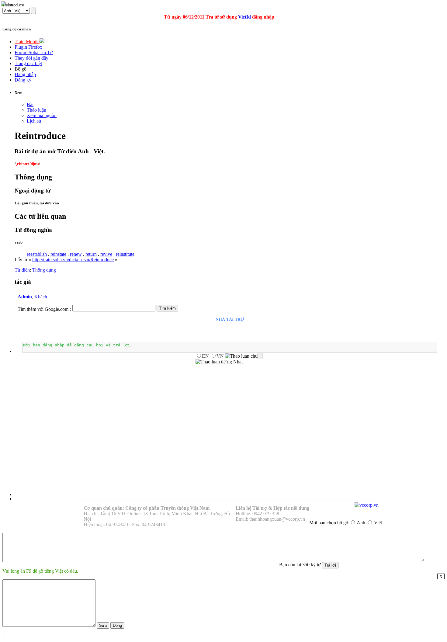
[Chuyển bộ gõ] (4, 4)
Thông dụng (44, 269)
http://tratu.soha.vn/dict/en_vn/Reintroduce (73, 259)
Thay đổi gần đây (31, 58)
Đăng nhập (25, 74)
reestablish (37, 254)
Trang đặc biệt (28, 63)
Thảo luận (36, 110)
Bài (30, 104)
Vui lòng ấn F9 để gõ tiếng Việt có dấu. (40, 571)
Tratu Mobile (27, 41)
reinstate (58, 254)
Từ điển (22, 269)
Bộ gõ (20, 68)
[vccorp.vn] (367, 505)
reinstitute (125, 254)
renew (76, 254)
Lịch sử (34, 120)
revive (106, 254)
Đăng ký (23, 79)
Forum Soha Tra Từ (34, 52)
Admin (25, 296)
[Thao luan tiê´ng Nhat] (219, 362)
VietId (244, 16)
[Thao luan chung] (243, 356)
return (91, 254)
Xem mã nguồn (42, 115)
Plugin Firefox (28, 47)
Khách (40, 296)
